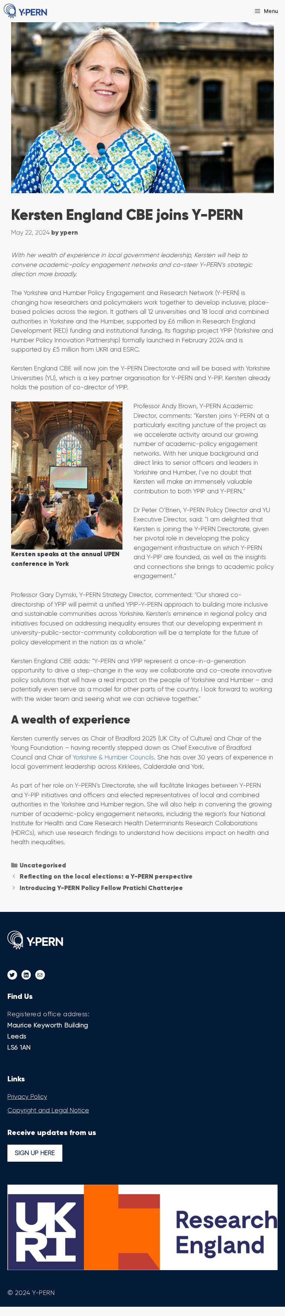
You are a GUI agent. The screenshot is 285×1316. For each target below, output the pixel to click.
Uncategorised (43, 865)
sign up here (35, 1152)
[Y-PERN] (26, 11)
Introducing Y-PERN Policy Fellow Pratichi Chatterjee (101, 888)
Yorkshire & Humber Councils (113, 757)
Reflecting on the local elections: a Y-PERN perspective (106, 876)
